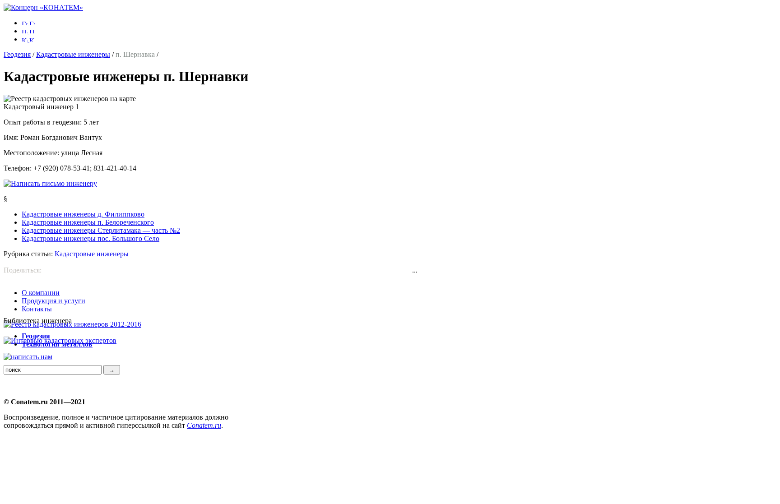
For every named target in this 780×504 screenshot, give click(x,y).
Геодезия (17, 54)
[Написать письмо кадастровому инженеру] (50, 183)
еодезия (36, 336)
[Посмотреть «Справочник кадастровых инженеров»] (72, 324)
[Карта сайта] (28, 39)
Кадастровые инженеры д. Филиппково (83, 214)
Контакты (37, 309)
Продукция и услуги (53, 301)
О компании (41, 292)
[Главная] (43, 7)
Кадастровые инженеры (73, 54)
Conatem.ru (204, 425)
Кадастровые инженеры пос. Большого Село (90, 238)
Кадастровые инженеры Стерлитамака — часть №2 (101, 230)
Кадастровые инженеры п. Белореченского (88, 222)
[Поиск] (28, 31)
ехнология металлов (57, 344)
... (415, 270)
